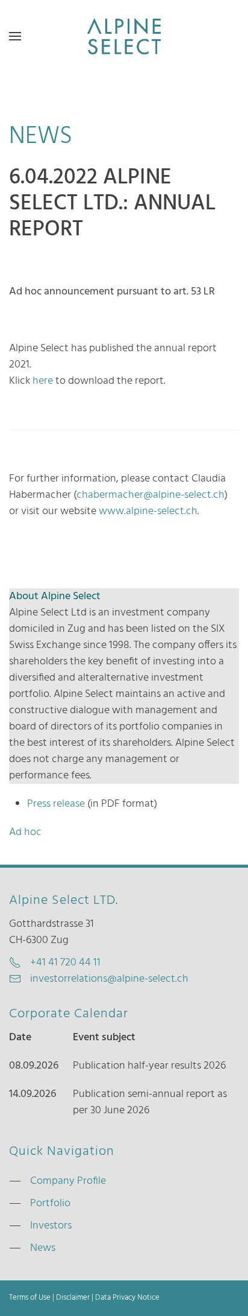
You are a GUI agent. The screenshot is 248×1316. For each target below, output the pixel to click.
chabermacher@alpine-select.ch (150, 495)
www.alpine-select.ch (148, 511)
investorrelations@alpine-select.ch (109, 979)
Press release (56, 804)
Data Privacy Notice (127, 1298)
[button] (15, 36)
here (43, 381)
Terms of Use (30, 1298)
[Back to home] (124, 36)
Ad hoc (25, 832)
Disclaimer (73, 1298)
